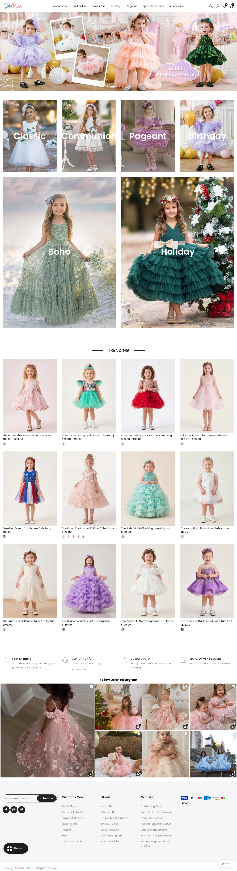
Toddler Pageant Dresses (156, 824)
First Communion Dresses (156, 835)
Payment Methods (73, 818)
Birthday (116, 6)
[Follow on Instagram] (13, 809)
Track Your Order (72, 841)
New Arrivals (60, 6)
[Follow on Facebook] (6, 809)
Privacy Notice (109, 824)
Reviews (66, 829)
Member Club (109, 841)
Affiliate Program (111, 835)
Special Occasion (153, 6)
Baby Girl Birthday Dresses (156, 812)
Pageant (132, 6)
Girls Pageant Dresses (154, 829)
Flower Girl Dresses (152, 818)
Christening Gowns (152, 806)
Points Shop (69, 806)
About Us (106, 806)
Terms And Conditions (114, 818)
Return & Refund (72, 812)
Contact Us (108, 812)
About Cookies (110, 829)
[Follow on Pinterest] (21, 809)
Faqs (64, 835)
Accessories (177, 6)
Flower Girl (98, 6)
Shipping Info (70, 824)
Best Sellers (79, 6)
